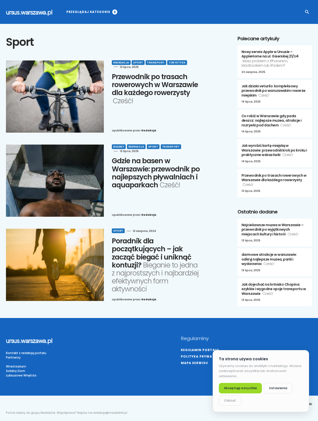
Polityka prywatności (203, 356)
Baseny (118, 147)
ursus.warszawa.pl (29, 12)
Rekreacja (121, 62)
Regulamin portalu (200, 350)
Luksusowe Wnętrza (21, 375)
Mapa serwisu (194, 363)
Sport (138, 62)
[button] (307, 12)
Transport (156, 62)
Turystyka (177, 62)
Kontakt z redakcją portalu (26, 353)
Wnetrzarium (16, 366)
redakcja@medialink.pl (110, 413)
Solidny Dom (15, 371)
